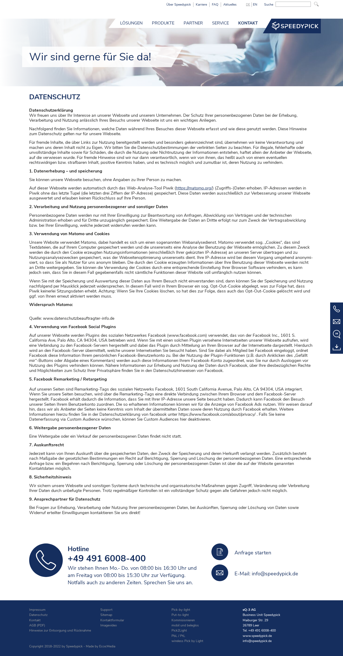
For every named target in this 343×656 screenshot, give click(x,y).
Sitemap (106, 615)
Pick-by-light (181, 610)
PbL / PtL (178, 636)
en (255, 4)
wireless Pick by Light (187, 641)
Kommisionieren (183, 620)
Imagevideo (108, 625)
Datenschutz (38, 615)
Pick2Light (179, 630)
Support (106, 610)
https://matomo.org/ (194, 188)
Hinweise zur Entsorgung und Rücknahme (60, 630)
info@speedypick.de (257, 641)
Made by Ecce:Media (100, 646)
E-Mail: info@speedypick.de (266, 573)
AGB (32, 625)
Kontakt (35, 620)
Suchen (316, 4)
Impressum (37, 610)
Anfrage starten (252, 552)
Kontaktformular (112, 620)
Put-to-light (180, 615)
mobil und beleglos (185, 625)
